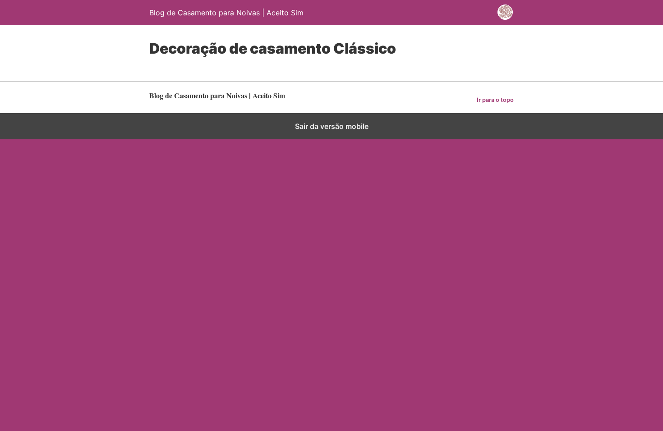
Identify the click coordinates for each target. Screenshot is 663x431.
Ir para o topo (495, 99)
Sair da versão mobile (331, 126)
